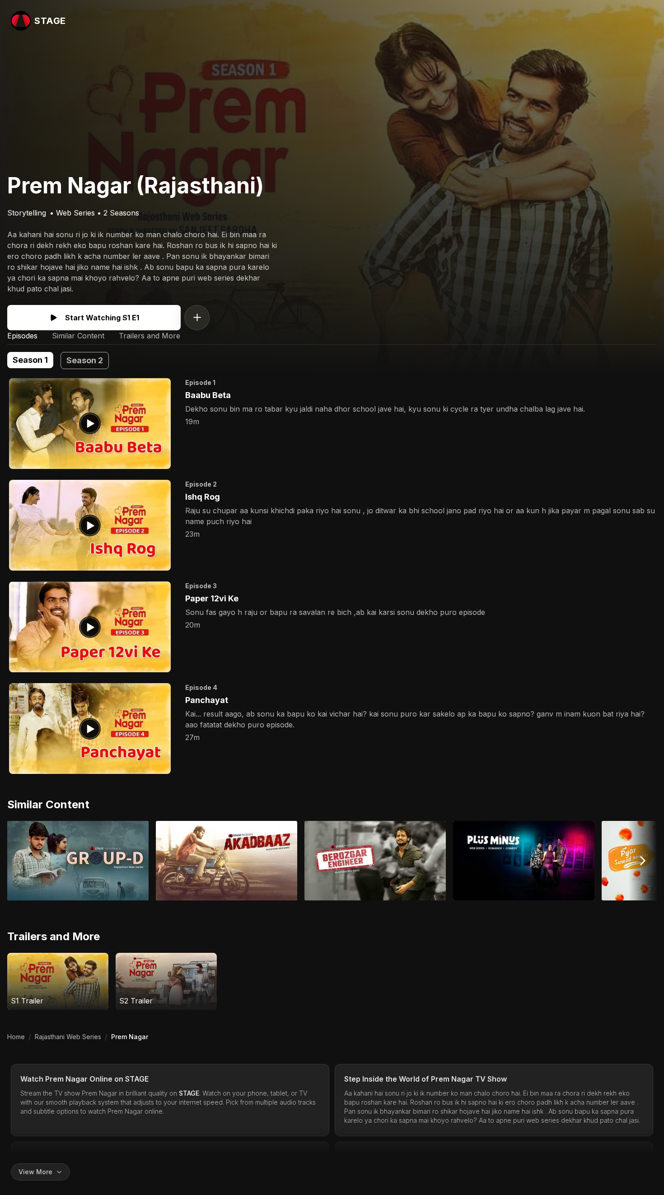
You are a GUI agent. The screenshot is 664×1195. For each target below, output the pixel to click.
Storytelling (26, 212)
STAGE (137, 1078)
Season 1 (30, 360)
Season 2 (84, 360)
